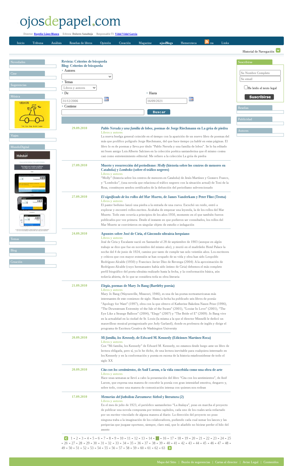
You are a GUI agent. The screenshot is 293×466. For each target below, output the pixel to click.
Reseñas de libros (81, 43)
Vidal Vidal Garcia (126, 34)
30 (95, 443)
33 (117, 443)
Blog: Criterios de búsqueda (82, 66)
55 (106, 448)
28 (80, 443)
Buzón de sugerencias (195, 462)
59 (134, 448)
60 (142, 448)
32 (109, 443)
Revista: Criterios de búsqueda (84, 61)
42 (183, 443)
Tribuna (38, 43)
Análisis (56, 43)
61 (149, 448)
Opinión (105, 43)
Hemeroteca (189, 43)
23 (215, 438)
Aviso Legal (250, 462)
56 (113, 448)
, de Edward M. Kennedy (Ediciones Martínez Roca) (156, 338)
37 (146, 443)
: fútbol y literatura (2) (142, 397)
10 (121, 438)
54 (99, 448)
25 (229, 438)
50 (70, 448)
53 (92, 448)
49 (63, 448)
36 (139, 443)
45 (204, 443)
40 (168, 443)
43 (190, 443)
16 (164, 438)
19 (186, 438)
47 (219, 443)
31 (102, 443)
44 (197, 443)
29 (88, 443)
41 (175, 443)
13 (143, 438)
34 (124, 443)
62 (156, 448)
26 (66, 443)
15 (157, 438)
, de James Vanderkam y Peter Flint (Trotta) (163, 197)
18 (179, 438)
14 (150, 438)
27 (73, 443)
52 (84, 448)
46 (212, 443)
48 (226, 443)
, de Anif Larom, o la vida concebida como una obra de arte (161, 370)
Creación (125, 43)
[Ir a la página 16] (169, 447)
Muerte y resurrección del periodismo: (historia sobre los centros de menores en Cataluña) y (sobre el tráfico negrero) (163, 167)
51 (77, 448)
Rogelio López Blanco (46, 34)
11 (128, 438)
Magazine (145, 43)
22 (207, 438)
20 (193, 438)
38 (153, 443)
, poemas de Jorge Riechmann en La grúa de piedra (164, 128)
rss (211, 43)
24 (222, 438)
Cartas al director (226, 462)
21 (200, 438)
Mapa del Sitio (166, 462)
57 (120, 448)
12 (136, 438)
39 (161, 443)
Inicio (21, 43)
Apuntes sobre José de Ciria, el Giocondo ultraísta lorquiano (145, 234)
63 (163, 448)
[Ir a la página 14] (66, 438)
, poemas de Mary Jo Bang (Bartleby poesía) (138, 286)
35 (131, 443)
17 (172, 438)
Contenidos (271, 462)
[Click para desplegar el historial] (278, 50)
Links (225, 43)
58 (127, 448)
